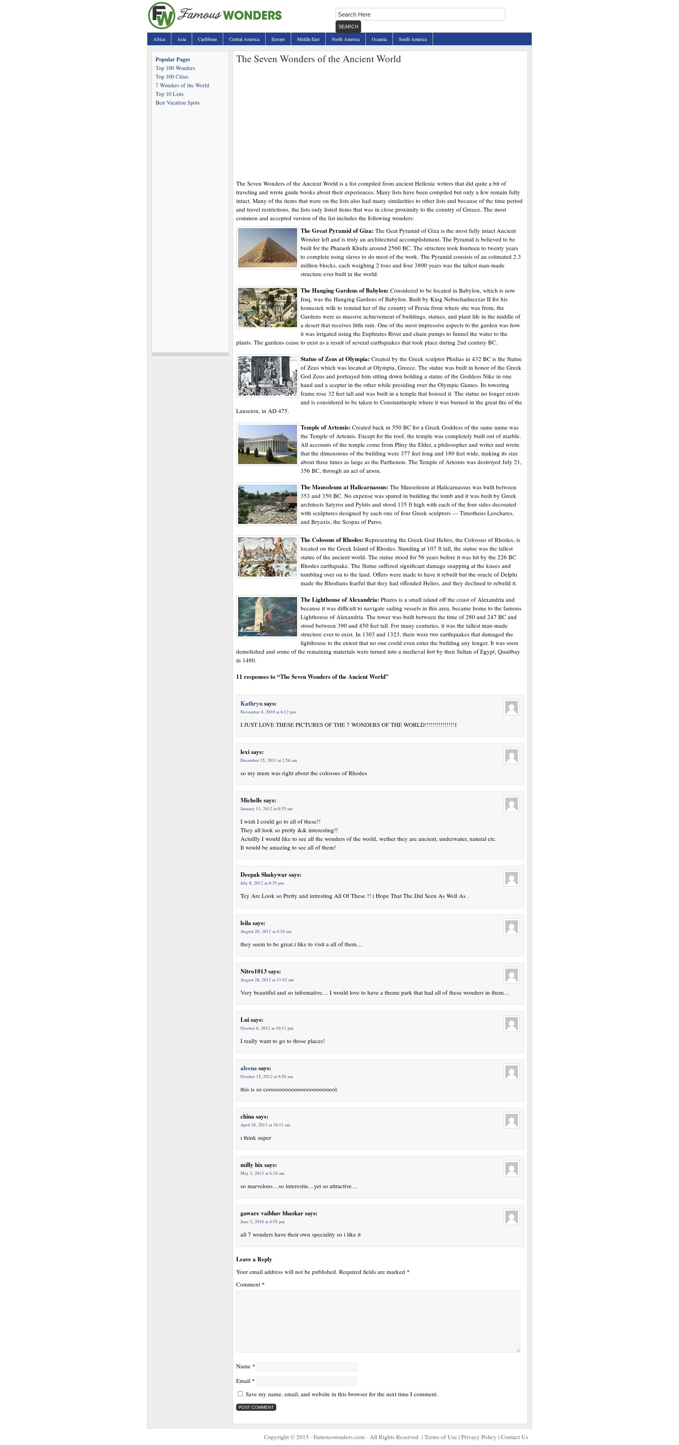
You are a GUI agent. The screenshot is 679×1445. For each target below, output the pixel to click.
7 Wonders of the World (182, 85)
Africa (159, 39)
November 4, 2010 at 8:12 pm (268, 712)
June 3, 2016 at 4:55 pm (262, 1221)
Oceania (379, 39)
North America (346, 39)
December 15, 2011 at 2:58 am (268, 760)
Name (245, 1366)
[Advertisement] (380, 120)
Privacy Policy (479, 1437)
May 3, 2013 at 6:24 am (262, 1173)
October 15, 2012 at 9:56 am (266, 1076)
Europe (278, 39)
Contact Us (514, 1437)
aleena (248, 1067)
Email (245, 1380)
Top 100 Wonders (175, 68)
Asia (181, 39)
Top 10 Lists (170, 94)
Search (348, 26)
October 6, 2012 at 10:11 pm (267, 1028)
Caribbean (207, 39)
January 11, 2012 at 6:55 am (266, 808)
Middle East (308, 39)
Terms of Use (440, 1437)
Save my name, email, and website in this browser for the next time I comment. (342, 1394)
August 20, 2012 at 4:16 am (266, 931)
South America (413, 39)
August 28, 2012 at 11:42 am (267, 979)
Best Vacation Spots (178, 102)
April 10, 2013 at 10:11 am (265, 1125)
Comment (250, 1284)
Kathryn (251, 703)
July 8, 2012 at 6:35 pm (262, 883)
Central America (244, 39)
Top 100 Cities (172, 76)
